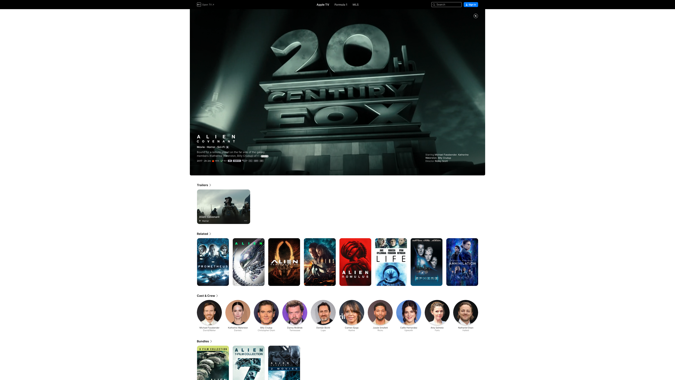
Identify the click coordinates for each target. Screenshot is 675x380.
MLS (356, 4)
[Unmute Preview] (475, 16)
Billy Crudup (444, 157)
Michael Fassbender (446, 154)
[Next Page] (481, 262)
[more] (245, 220)
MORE (265, 156)
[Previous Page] (193, 262)
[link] (204, 185)
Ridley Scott (441, 161)
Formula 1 (341, 4)
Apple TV (323, 4)
